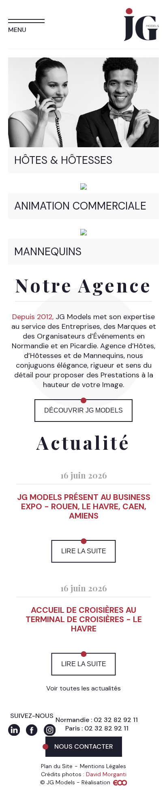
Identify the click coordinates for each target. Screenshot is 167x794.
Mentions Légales (103, 766)
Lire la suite (83, 551)
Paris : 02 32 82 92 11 (96, 728)
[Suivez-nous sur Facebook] (32, 730)
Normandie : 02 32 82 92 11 (97, 720)
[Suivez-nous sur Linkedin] (14, 730)
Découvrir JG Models (83, 410)
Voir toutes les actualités (83, 688)
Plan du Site (57, 766)
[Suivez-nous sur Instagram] (50, 730)
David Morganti (106, 774)
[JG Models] (141, 13)
